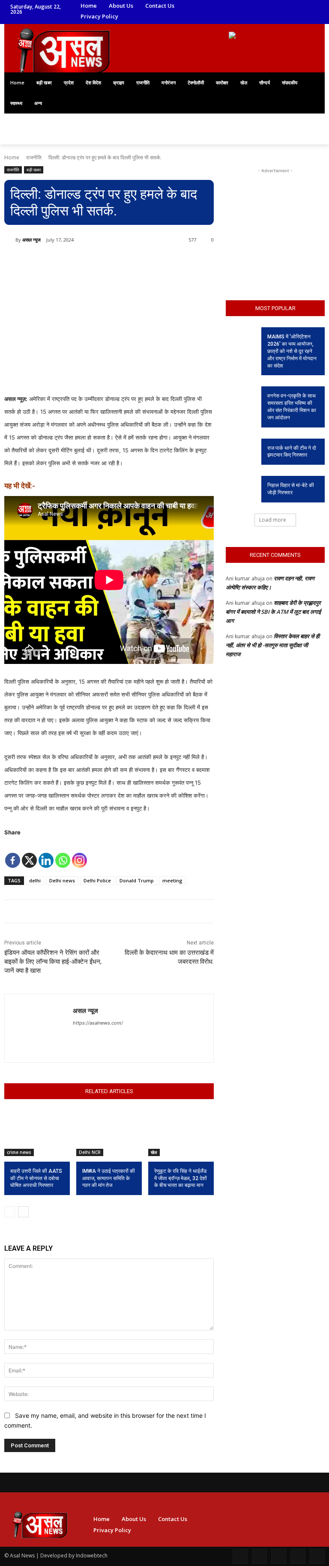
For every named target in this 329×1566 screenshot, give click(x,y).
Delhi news (62, 880)
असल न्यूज (31, 239)
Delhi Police (97, 880)
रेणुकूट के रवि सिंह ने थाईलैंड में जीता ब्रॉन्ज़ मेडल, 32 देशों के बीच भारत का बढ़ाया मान (180, 1178)
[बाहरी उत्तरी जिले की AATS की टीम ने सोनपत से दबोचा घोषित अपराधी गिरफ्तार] (37, 1133)
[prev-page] (9, 1211)
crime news (19, 1152)
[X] (29, 854)
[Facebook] (240, 6)
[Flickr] (278, 1556)
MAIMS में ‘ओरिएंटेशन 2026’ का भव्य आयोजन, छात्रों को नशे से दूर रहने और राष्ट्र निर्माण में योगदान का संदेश (292, 351)
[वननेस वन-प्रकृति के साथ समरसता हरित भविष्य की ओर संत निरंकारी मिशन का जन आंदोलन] (240, 396)
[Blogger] (240, 1556)
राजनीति (34, 157)
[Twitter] (275, 6)
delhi (35, 880)
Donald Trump (137, 880)
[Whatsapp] (62, 854)
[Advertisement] (275, 218)
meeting (172, 880)
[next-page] (23, 1211)
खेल (154, 1152)
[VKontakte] (317, 1556)
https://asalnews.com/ (98, 1023)
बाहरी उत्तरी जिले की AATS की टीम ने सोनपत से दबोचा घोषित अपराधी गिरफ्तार (36, 1178)
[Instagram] (251, 6)
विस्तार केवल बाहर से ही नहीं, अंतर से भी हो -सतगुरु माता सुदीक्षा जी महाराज (273, 645)
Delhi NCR (90, 1152)
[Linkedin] (263, 6)
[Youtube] (251, 18)
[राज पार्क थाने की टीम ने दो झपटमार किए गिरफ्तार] (240, 449)
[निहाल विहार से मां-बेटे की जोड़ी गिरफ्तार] (240, 486)
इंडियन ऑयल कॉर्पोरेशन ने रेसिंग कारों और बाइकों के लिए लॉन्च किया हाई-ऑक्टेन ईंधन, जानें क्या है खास (53, 961)
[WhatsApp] (240, 18)
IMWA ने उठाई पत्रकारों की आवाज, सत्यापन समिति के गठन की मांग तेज (108, 1178)
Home (11, 157)
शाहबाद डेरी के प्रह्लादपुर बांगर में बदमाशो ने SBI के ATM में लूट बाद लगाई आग (273, 612)
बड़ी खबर (34, 170)
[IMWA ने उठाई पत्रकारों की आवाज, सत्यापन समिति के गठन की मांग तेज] (109, 1133)
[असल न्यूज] (9, 240)
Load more (272, 519)
